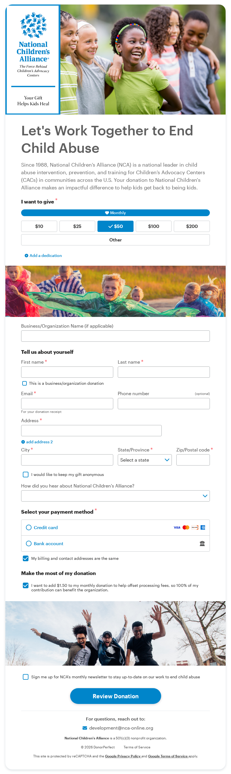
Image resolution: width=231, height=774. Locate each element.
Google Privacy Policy (123, 756)
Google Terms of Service (168, 756)
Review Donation (116, 696)
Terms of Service (137, 747)
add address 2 (39, 441)
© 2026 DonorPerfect (98, 747)
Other (115, 239)
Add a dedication (46, 255)
